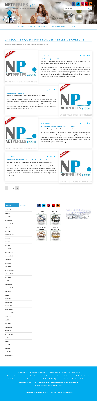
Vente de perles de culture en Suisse (18, 376)
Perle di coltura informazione (16, 379)
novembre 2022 (9, 234)
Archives (8, 205)
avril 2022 (8, 245)
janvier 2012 (8, 330)
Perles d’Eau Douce (25, 382)
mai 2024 (7, 213)
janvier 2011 (8, 352)
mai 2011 (7, 341)
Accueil (21, 26)
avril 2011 (8, 345)
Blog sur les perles (54, 372)
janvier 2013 (8, 305)
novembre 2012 (9, 313)
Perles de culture (22, 372)
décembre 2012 (9, 309)
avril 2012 (8, 323)
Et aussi (72, 26)
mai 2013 (7, 295)
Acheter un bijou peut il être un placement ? (56, 59)
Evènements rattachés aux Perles (52, 61)
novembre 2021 (9, 252)
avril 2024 (8, 217)
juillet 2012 (8, 316)
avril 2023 (8, 231)
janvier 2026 (8, 210)
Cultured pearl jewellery (83, 376)
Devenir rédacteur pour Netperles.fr (41, 376)
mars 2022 (8, 249)
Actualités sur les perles (34, 379)
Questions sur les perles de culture (65, 63)
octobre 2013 (9, 288)
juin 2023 (7, 227)
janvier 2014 (8, 284)
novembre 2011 (9, 334)
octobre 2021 (9, 256)
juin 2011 (7, 338)
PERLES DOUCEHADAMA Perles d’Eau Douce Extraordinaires (29, 160)
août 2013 (8, 291)
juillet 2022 (8, 238)
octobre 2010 (9, 355)
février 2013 (8, 302)
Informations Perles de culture (38, 372)
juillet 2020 (8, 263)
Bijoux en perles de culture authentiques (66, 379)
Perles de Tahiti (47, 379)
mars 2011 (8, 348)
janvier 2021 (8, 259)
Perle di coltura (58, 376)
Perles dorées (84, 379)
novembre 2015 (9, 270)
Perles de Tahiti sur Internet (41, 382)
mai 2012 (7, 320)
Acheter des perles (58, 26)
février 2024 (8, 220)
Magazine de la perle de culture (71, 372)
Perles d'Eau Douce (22, 162)
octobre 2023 (9, 224)
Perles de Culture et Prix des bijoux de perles (64, 382)
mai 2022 (7, 241)
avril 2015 (8, 277)
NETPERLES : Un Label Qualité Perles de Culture (58, 126)
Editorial (31, 26)
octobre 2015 (9, 274)
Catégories (23, 205)
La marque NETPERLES (15, 93)
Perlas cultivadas (69, 376)
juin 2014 (7, 281)
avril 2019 (8, 266)
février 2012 (8, 327)
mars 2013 (8, 298)
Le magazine (42, 26)
